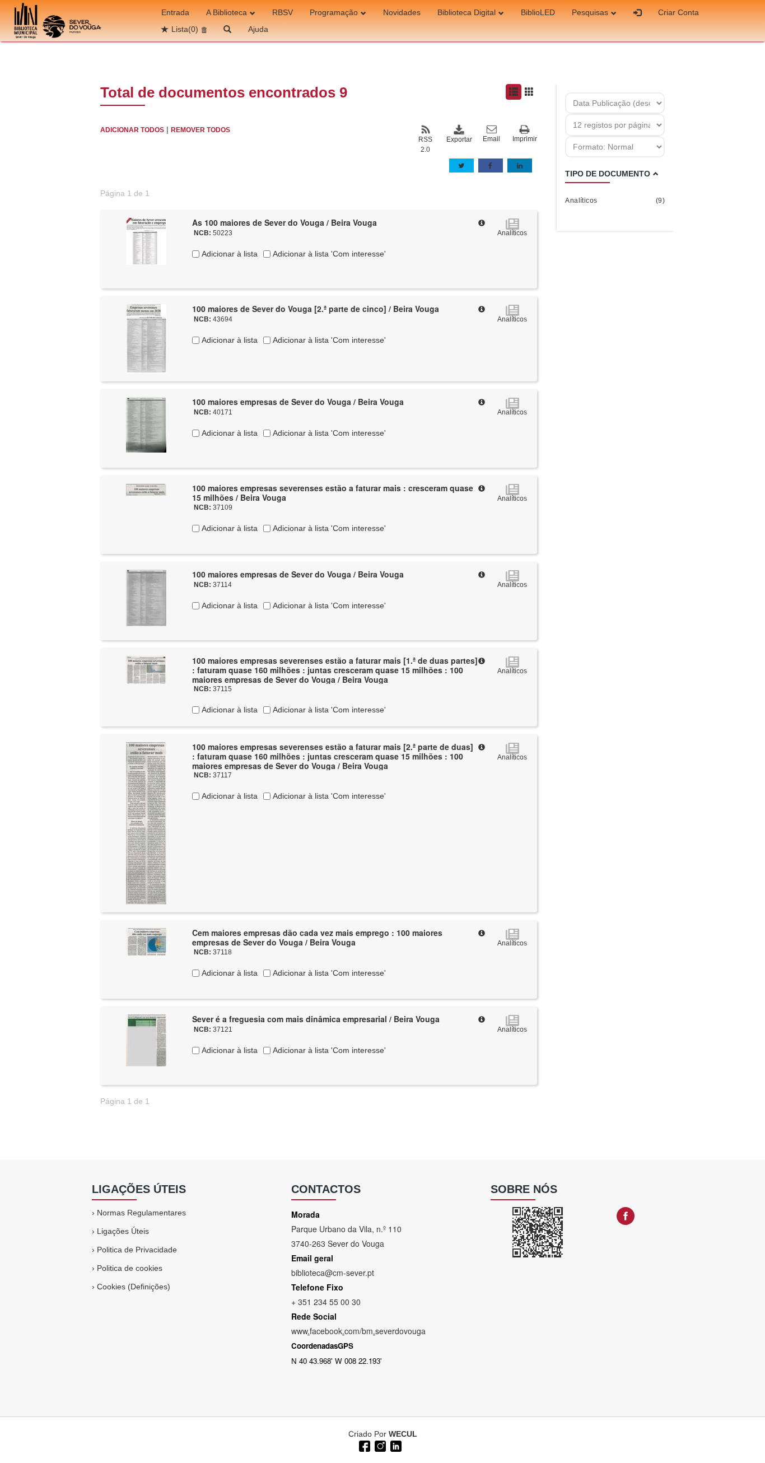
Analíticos (615, 200)
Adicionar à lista (228, 253)
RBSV (282, 12)
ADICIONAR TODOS (132, 130)
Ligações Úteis (123, 1231)
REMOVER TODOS (200, 130)
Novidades (402, 12)
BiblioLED (538, 12)
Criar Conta (678, 12)
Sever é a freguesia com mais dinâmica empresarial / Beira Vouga (316, 1018)
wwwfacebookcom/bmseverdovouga (358, 1330)
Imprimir (524, 139)
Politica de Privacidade (137, 1249)
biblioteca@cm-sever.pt (332, 1272)
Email (491, 139)
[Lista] (513, 92)
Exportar (458, 139)
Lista (184, 29)
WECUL (403, 1433)
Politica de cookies (129, 1268)
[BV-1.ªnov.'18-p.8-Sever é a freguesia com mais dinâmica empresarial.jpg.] (146, 1039)
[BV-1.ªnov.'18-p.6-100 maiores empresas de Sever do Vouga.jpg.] (146, 597)
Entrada (175, 12)
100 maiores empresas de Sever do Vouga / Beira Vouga (298, 401)
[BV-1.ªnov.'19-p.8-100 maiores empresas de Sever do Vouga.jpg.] (146, 424)
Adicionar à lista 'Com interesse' (328, 253)
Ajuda (258, 29)
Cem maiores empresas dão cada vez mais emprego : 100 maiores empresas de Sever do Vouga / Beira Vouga (317, 937)
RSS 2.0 (425, 144)
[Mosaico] (529, 92)
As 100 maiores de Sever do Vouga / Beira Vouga (284, 222)
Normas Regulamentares (141, 1212)
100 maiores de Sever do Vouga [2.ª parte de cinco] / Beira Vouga (315, 308)
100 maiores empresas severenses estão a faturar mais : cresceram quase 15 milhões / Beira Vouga (332, 492)
